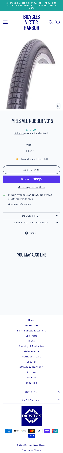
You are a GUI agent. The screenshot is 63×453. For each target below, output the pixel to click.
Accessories (31, 325)
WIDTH (30, 144)
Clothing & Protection (31, 346)
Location (31, 391)
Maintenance (31, 351)
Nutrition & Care (31, 356)
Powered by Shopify (31, 450)
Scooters (32, 372)
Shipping (19, 133)
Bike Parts (31, 335)
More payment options (31, 187)
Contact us (30, 399)
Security (31, 361)
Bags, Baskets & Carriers (31, 330)
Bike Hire (31, 382)
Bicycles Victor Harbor (31, 22)
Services (31, 377)
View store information (19, 204)
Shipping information (31, 222)
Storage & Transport (31, 367)
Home (31, 320)
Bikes (31, 341)
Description (31, 215)
